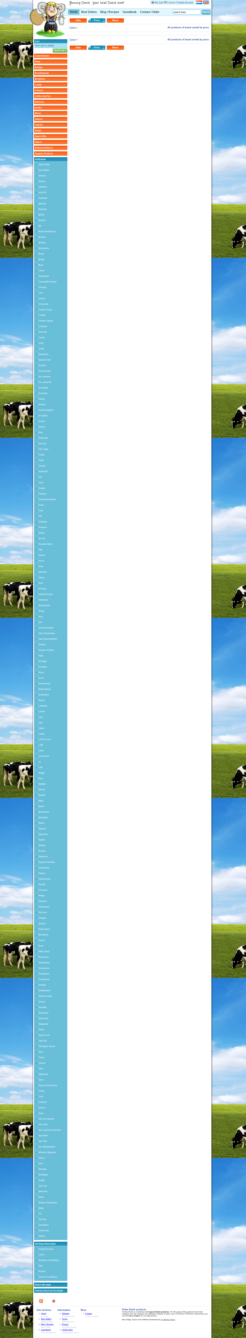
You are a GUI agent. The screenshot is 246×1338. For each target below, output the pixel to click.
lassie (41, 711)
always (41, 181)
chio (40, 293)
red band (43, 934)
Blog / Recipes (109, 12)
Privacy (42, 1271)
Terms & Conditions (47, 1277)
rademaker (44, 929)
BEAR (41, 215)
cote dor (42, 332)
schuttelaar (44, 979)
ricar (41, 946)
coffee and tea (43, 96)
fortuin (41, 488)
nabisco (42, 828)
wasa (41, 1197)
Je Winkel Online (168, 1320)
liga (40, 722)
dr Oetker (43, 415)
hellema (42, 572)
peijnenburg (44, 879)
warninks (43, 1191)
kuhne (41, 700)
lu (39, 761)
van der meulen (46, 1119)
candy (38, 84)
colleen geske (45, 321)
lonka (41, 734)
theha (41, 1057)
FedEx (41, 455)
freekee (42, 494)
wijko (41, 1208)
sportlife (42, 1007)
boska (41, 259)
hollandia (43, 600)
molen (41, 806)
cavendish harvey (47, 281)
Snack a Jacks (45, 996)
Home (74, 12)
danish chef (44, 360)
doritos (41, 404)
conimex (42, 326)
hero (40, 583)
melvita (41, 795)
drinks (38, 107)
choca (41, 298)
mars (40, 778)
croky (41, 348)
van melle (43, 1135)
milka (41, 801)
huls (40, 616)
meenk (41, 789)
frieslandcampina (47, 499)
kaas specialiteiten (47, 639)
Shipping (65, 1313)
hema (41, 577)
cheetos (42, 287)
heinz (41, 561)
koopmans (43, 694)
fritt (40, 516)
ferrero (42, 466)
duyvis (41, 427)
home (72, 27)
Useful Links (67, 1330)
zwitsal (41, 1236)
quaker (42, 923)
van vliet (42, 1141)
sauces (39, 119)
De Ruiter (43, 393)
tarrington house (46, 1046)
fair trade (43, 449)
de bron (42, 365)
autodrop (42, 198)
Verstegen (43, 1174)
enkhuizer (43, 438)
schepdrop (43, 974)
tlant (40, 1068)
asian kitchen (42, 56)
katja (40, 655)
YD (39, 1214)
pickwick (42, 901)
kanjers (42, 644)
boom (41, 254)
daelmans (43, 354)
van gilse (43, 1124)
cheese (39, 90)
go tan (41, 538)
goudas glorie (45, 544)
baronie (42, 203)
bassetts (42, 209)
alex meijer (43, 170)
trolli (40, 1096)
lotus (41, 750)
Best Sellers (89, 12)
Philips (41, 895)
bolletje (42, 242)
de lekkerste (44, 382)
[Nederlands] (199, 3)
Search (206, 12)
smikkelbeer (44, 990)
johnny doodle (45, 628)
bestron (42, 220)
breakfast (40, 79)
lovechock (43, 756)
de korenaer (44, 371)
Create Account (185, 2)
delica (41, 399)
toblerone (43, 1074)
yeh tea (42, 1219)
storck (41, 1029)
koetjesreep (44, 683)
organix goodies (46, 862)
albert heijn (44, 164)
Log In (172, 2)
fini (40, 477)
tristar (41, 1091)
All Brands (40, 159)
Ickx (40, 622)
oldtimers (43, 856)
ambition (42, 187)
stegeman (43, 1024)
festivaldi (43, 471)
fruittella (42, 521)
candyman (43, 276)
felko (41, 460)
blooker (42, 237)
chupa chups (45, 309)
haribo (41, 555)
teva (40, 1052)
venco (41, 1158)
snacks (39, 125)
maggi (41, 773)
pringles (42, 918)
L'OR (40, 745)
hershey (42, 588)
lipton (41, 728)
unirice (41, 1107)
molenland (43, 812)
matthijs (42, 784)
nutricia (42, 851)
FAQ (40, 1266)
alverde (42, 175)
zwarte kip (43, 1230)
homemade (44, 605)
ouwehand (43, 867)
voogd (41, 1180)
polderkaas (44, 907)
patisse (42, 873)
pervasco (43, 890)
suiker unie (44, 1035)
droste (41, 421)
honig (41, 611)
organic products (44, 153)
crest (41, 343)
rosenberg (43, 962)
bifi (39, 226)
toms (41, 1080)
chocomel (43, 304)
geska (41, 533)
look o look (44, 739)
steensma (43, 1018)
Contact (88, 1313)
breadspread (41, 73)
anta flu (42, 192)
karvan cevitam (46, 650)
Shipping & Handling (48, 1260)
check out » (60, 50)
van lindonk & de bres (49, 1130)
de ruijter (43, 388)
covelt (41, 337)
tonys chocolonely (47, 1085)
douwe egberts (45, 410)
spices (38, 142)
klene (41, 672)
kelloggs (42, 661)
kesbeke (42, 667)
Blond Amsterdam (47, 231)
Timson (42, 1063)
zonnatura (43, 1225)
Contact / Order (149, 12)
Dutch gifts (40, 136)
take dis (42, 1041)
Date (78, 20)
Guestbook (130, 12)
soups (38, 130)
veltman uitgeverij (47, 1152)
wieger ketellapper (47, 1202)
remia (41, 940)
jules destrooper (46, 633)
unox (41, 1113)
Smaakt (42, 985)
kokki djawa (44, 689)
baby (37, 61)
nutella (41, 845)
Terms (65, 1319)
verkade (42, 1169)
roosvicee (43, 957)
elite (40, 432)
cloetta (41, 315)
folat (40, 482)
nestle (41, 840)
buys (40, 265)
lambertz (43, 706)
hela (40, 566)
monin (41, 823)
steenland (43, 1013)
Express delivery (44, 148)
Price (97, 20)
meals (38, 113)
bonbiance (43, 248)
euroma (42, 443)
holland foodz (45, 594)
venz (40, 1163)
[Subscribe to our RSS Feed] (41, 1302)
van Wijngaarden (46, 1147)
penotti (41, 884)
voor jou (42, 1186)
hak (40, 549)
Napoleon (43, 834)
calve (41, 270)
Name (115, 20)
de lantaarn (44, 376)
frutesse (42, 527)
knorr (41, 678)
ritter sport (43, 951)
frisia (41, 505)
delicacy (39, 102)
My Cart (159, 2)
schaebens (44, 968)
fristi (40, 510)
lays (40, 717)
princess (42, 912)
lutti (40, 767)
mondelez (43, 817)
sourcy (41, 1001)
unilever (42, 1102)
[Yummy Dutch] (48, 38)
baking (38, 67)
